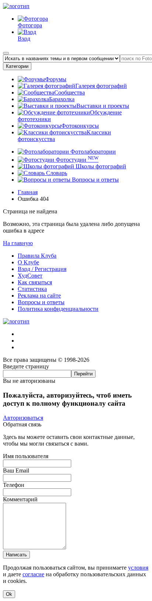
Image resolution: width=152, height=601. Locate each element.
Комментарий (20, 499)
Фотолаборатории (92, 151)
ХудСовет (30, 275)
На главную (18, 243)
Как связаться (35, 282)
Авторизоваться (23, 418)
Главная (28, 192)
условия (138, 567)
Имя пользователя (25, 456)
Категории (17, 66)
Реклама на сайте (39, 295)
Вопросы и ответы (94, 179)
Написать (16, 554)
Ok (9, 594)
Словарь (56, 173)
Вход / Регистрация (42, 269)
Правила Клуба (37, 256)
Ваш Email (16, 470)
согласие (33, 574)
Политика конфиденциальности (58, 309)
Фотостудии (76, 160)
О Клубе (28, 262)
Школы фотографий (100, 166)
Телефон (13, 485)
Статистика (32, 289)
